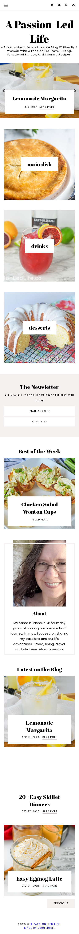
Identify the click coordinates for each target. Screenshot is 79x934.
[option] (39, 90)
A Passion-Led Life (45, 924)
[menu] (6, 5)
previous (61, 903)
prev (3, 90)
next (75, 90)
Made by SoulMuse (39, 928)
